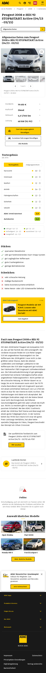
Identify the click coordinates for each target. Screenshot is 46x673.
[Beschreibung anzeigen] (40, 171)
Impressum (8, 655)
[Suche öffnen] (20, 3)
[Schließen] (41, 574)
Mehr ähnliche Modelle (23, 559)
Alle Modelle (23, 144)
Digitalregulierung (11, 664)
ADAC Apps (7, 595)
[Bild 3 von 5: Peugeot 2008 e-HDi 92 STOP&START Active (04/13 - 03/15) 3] (33, 79)
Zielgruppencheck (32, 165)
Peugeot (20, 9)
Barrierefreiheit (10, 668)
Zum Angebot (23, 319)
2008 (30, 9)
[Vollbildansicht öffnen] (41, 51)
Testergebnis (13, 165)
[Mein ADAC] (24, 3)
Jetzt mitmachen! (20, 587)
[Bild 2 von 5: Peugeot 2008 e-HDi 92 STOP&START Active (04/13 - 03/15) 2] (21, 79)
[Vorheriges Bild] (15, 86)
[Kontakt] (29, 3)
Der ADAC (7, 619)
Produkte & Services (10, 603)
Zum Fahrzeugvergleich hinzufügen (25, 131)
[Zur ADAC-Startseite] (5, 3)
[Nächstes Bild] (30, 86)
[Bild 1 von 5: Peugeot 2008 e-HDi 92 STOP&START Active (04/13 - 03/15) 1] (8, 79)
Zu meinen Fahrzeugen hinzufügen (25, 138)
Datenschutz (37, 655)
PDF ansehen (16, 445)
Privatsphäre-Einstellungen (14, 660)
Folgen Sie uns (9, 611)
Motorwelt (7, 627)
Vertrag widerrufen (34, 664)
